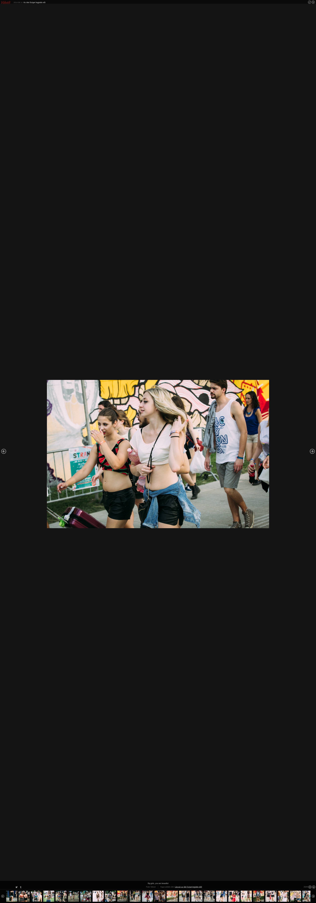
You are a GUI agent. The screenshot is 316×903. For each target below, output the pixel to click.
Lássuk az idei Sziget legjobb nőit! (188, 887)
